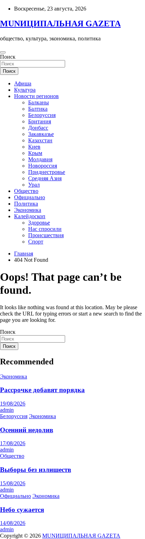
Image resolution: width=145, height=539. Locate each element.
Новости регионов (36, 96)
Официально (29, 197)
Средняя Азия (45, 178)
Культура (25, 90)
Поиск (7, 57)
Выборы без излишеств (35, 469)
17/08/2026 (12, 443)
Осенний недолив (26, 430)
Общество (26, 191)
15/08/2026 (12, 483)
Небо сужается (22, 509)
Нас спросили (45, 229)
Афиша (22, 83)
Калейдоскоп (29, 216)
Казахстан (40, 140)
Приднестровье (46, 172)
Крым (35, 153)
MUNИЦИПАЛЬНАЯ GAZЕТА (60, 23)
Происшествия (46, 235)
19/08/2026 (12, 404)
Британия (39, 121)
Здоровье (39, 223)
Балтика (38, 109)
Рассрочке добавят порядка (42, 390)
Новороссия (42, 166)
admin (7, 410)
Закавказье (41, 134)
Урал (34, 185)
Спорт (35, 242)
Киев (34, 147)
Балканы (38, 102)
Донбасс (38, 128)
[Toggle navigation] (3, 52)
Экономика (27, 210)
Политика (26, 204)
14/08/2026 (12, 523)
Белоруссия (42, 115)
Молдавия (40, 159)
